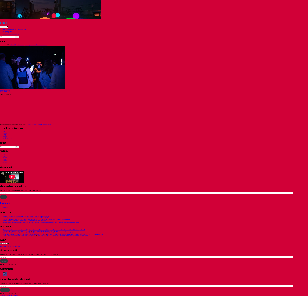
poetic (3, 22)
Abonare (4, 261)
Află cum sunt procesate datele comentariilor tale (39, 124)
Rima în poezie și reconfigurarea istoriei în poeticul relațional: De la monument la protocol (26, 216)
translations (6, 32)
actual (4, 131)
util (4, 163)
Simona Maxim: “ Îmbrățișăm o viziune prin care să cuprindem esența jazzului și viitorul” (25, 217)
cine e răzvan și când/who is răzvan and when (14, 29)
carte (4, 134)
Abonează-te (5, 290)
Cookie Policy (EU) (8, 138)
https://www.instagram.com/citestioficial (10, 246)
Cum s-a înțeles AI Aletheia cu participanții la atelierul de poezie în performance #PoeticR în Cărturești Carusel (57, 230)
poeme (5, 133)
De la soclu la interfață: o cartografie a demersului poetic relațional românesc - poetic (24, 234)
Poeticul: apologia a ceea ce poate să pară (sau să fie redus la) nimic (49, 231)
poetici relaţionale (7, 31)
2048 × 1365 (13, 45)
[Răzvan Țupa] (5, 275)
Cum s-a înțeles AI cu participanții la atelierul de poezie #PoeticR (19, 235)
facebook (5, 203)
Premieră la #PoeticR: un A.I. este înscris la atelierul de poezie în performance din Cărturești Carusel (63, 235)
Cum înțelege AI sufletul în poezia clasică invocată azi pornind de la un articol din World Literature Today (55, 232)
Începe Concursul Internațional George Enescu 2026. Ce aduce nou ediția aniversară (24, 220)
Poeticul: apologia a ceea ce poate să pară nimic (15, 230)
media (4, 137)
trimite (3, 197)
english (5, 136)
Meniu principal (4, 26)
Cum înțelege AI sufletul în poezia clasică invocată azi (16, 231)
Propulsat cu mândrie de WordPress (9, 295)
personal (5, 160)
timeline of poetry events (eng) (11, 34)
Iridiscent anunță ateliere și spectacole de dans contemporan (32, 45)
